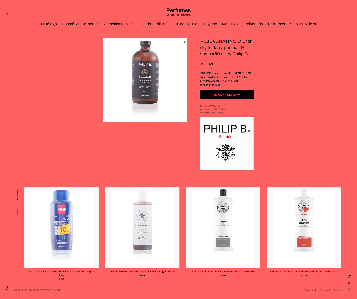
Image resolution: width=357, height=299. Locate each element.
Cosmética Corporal (79, 24)
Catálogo (49, 24)
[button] (183, 42)
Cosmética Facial (117, 24)
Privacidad (325, 290)
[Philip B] (227, 144)
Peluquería (253, 24)
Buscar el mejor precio (227, 94)
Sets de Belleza (303, 24)
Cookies (337, 290)
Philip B (221, 112)
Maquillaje (230, 24)
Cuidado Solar (186, 24)
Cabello (213, 112)
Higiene (210, 24)
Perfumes (276, 24)
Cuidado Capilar (150, 24)
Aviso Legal (310, 290)
